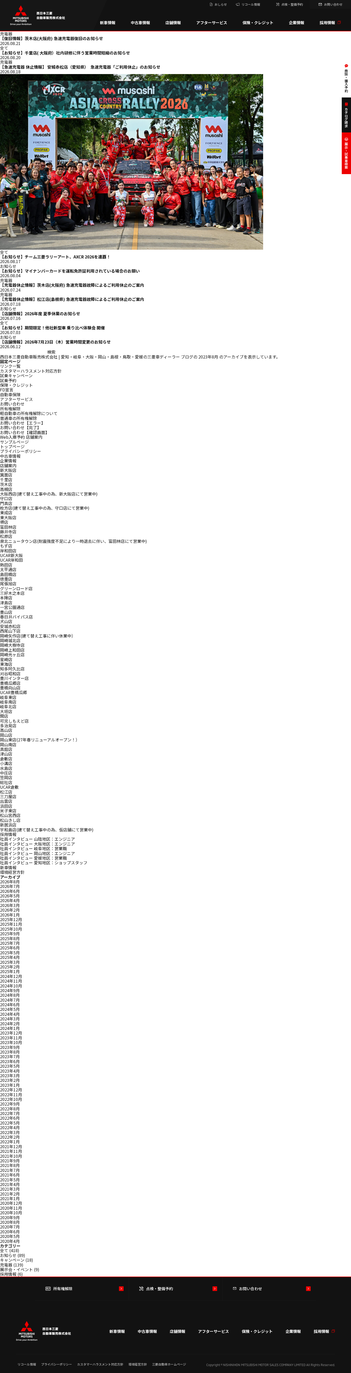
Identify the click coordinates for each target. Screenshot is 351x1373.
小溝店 (6, 763)
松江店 (6, 792)
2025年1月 (10, 971)
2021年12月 (11, 1146)
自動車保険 (10, 394)
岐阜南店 (8, 702)
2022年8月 (10, 1109)
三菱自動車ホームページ (169, 1364)
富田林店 (8, 527)
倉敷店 (6, 759)
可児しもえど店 (14, 721)
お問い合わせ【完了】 (20, 427)
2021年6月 (10, 1175)
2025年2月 (10, 967)
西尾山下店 (10, 631)
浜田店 (6, 806)
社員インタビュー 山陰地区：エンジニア (37, 839)
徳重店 (6, 579)
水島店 (6, 768)
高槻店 (6, 489)
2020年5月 (10, 1236)
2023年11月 (11, 1038)
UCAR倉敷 (9, 787)
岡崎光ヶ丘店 (12, 654)
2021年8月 (10, 1165)
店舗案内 (8, 465)
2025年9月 (10, 933)
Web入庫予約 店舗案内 (21, 437)
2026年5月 (10, 896)
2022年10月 (11, 1099)
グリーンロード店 (16, 588)
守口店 (6, 498)
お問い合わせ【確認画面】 (24, 432)
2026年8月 (10, 881)
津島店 (6, 602)
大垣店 (6, 711)
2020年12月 (11, 1203)
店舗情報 (173, 22)
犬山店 (6, 621)
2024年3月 (10, 1019)
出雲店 (6, 801)
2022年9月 (10, 1104)
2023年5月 (10, 1066)
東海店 (6, 664)
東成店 (6, 512)
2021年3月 (10, 1189)
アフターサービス (211, 22)
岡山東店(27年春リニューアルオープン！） (40, 740)
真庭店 (6, 749)
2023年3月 (10, 1075)
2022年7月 (10, 1113)
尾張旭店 (8, 583)
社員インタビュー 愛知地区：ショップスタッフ (43, 862)
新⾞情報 (8, 867)
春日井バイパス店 (16, 617)
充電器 (6, 1265)
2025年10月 (11, 929)
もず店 (6, 546)
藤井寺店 (8, 531)
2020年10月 (11, 1212)
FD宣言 (6, 390)
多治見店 (8, 725)
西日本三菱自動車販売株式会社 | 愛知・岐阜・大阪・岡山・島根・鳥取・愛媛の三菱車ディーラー (90, 357)
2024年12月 (11, 976)
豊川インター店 (14, 678)
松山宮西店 (10, 815)
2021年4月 (10, 1184)
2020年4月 (10, 1241)
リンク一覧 (10, 366)
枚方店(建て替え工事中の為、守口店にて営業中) (44, 508)
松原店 (6, 536)
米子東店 (8, 810)
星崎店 (6, 659)
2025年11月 (11, 924)
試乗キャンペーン (16, 375)
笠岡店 (6, 777)
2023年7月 (10, 1056)
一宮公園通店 (12, 607)
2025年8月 (10, 938)
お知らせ (8, 1255)
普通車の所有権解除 (18, 418)
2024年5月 (10, 1009)
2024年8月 (10, 995)
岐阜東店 (8, 697)
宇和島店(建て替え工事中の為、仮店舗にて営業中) (47, 830)
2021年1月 (10, 1198)
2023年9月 (10, 1047)
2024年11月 (11, 981)
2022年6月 (10, 1118)
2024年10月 (11, 986)
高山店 (6, 730)
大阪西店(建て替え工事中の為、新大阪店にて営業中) (49, 494)
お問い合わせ (12, 404)
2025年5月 (10, 952)
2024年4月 (10, 1014)
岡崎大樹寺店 (12, 645)
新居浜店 (8, 825)
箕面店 (6, 475)
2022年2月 (10, 1137)
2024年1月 (10, 1028)
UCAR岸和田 (11, 560)
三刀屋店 (8, 796)
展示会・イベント (16, 1269)
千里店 (6, 480)
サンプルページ (14, 442)
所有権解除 (10, 409)
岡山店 (6, 735)
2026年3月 (10, 905)
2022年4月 (10, 1127)
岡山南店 (8, 744)
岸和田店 (8, 551)
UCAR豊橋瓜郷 (13, 692)
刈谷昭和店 (10, 673)
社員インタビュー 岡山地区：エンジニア (37, 853)
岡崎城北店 (10, 640)
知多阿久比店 (12, 669)
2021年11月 (11, 1151)
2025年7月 (10, 943)
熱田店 (6, 565)
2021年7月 (10, 1170)
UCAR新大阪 (11, 555)
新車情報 (107, 22)
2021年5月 (10, 1180)
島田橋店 (8, 574)
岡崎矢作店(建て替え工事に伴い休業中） (38, 636)
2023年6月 (10, 1061)
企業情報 (296, 22)
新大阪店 (8, 470)
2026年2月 (10, 910)
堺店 (4, 522)
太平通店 (8, 569)
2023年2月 (10, 1080)
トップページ (12, 446)
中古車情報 (140, 22)
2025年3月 (10, 962)
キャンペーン (12, 1260)
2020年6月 (10, 1231)
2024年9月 (10, 990)
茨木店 (6, 484)
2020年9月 (10, 1217)
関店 (4, 716)
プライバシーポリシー (20, 451)
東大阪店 (8, 517)
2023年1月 (10, 1085)
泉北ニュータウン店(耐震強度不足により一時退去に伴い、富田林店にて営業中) (73, 541)
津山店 (6, 754)
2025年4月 (10, 957)
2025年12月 (11, 919)
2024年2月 (10, 1023)
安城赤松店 (10, 626)
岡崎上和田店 (12, 650)
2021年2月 (10, 1194)
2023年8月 (10, 1052)
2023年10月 (11, 1042)
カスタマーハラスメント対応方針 (31, 371)
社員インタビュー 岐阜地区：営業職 (33, 848)
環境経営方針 (12, 872)
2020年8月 (10, 1222)
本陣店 (6, 598)
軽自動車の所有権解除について (29, 413)
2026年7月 (10, 886)
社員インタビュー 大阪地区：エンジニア (37, 844)
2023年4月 (10, 1071)
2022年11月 (11, 1094)
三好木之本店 (12, 593)
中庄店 (6, 773)
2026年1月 (10, 915)
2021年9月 (10, 1160)
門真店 (6, 503)
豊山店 (6, 612)
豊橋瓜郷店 (10, 683)
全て (4, 1250)
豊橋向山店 (10, 688)
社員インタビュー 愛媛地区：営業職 (33, 858)
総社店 (6, 782)
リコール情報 (26, 1364)
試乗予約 (8, 380)
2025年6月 (10, 948)
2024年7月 (10, 1000)
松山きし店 (10, 820)
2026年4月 (10, 900)
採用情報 (327, 22)
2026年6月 (10, 891)
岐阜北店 (8, 706)
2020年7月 (10, 1227)
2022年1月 (10, 1141)
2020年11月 (11, 1208)
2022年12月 (11, 1090)
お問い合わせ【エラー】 (22, 423)
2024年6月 (10, 1004)
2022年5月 (10, 1123)
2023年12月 (11, 1033)
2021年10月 (11, 1156)
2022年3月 (10, 1132)
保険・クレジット (258, 22)
